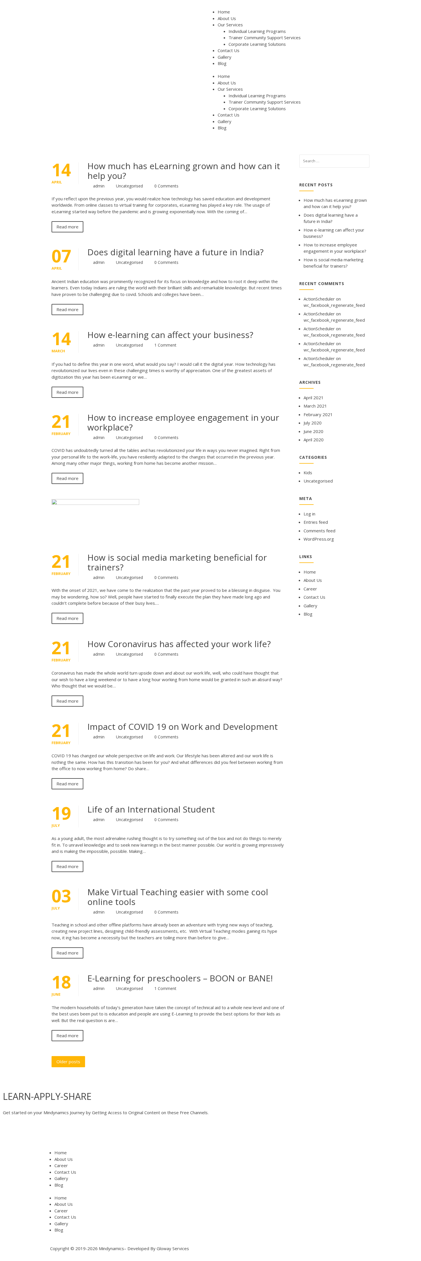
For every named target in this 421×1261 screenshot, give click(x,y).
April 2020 (314, 439)
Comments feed (319, 530)
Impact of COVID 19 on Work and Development (182, 726)
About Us (227, 18)
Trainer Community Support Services (265, 37)
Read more (67, 227)
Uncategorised (129, 186)
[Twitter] (25, 1135)
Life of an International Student (151, 809)
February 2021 (318, 414)
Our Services (230, 24)
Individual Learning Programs (257, 31)
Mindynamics (111, 1248)
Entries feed (316, 522)
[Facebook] (10, 1135)
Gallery (224, 57)
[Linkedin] (56, 1135)
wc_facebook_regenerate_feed (334, 305)
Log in (309, 514)
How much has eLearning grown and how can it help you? (183, 170)
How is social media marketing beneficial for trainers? (177, 562)
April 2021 (314, 397)
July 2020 (313, 423)
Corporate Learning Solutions (257, 44)
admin (99, 186)
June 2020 (313, 431)
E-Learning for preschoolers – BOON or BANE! (180, 978)
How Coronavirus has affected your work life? (179, 644)
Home (224, 12)
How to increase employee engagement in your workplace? (183, 422)
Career (310, 589)
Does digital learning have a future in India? (175, 252)
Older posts (68, 1061)
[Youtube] (41, 1135)
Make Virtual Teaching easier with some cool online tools (177, 897)
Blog (222, 63)
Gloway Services (173, 1248)
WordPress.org (319, 539)
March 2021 (315, 406)
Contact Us (228, 50)
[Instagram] (72, 1135)
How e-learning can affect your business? (170, 335)
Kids (308, 472)
